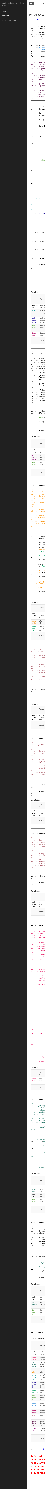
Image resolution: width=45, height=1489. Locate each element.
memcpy (41, 564)
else (40, 581)
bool (33, 969)
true (33, 1008)
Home (4, 11)
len (35, 213)
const (40, 417)
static (33, 107)
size (37, 1156)
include (35, 45)
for (39, 422)
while (40, 126)
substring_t (36, 1141)
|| (32, 213)
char (40, 113)
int (38, 107)
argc (42, 232)
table (39, 413)
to (35, 264)
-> (33, 424)
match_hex (39, 876)
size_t (41, 551)
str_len (34, 217)
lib (38, 20)
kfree (40, 592)
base (35, 575)
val (39, 573)
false (39, 1033)
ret (39, 570)
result (41, 538)
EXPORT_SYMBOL (37, 485)
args (37, 232)
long (40, 549)
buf (39, 555)
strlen (35, 198)
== (38, 137)
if (39, 120)
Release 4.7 (6, 16)
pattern (37, 424)
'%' (32, 166)
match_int (39, 689)
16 (32, 885)
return (41, 430)
